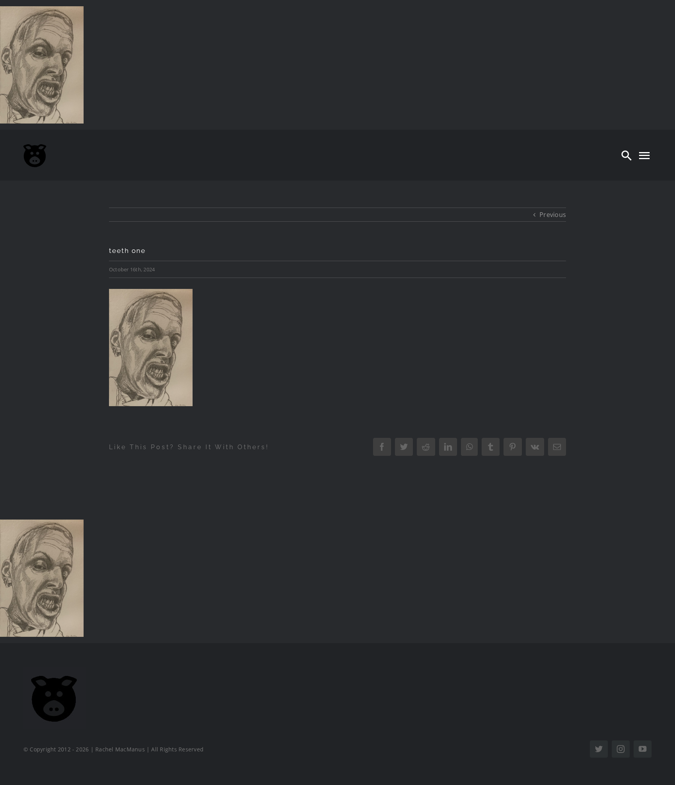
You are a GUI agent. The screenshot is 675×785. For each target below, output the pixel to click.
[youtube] (643, 749)
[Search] (627, 155)
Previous (552, 214)
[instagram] (621, 749)
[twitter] (599, 749)
